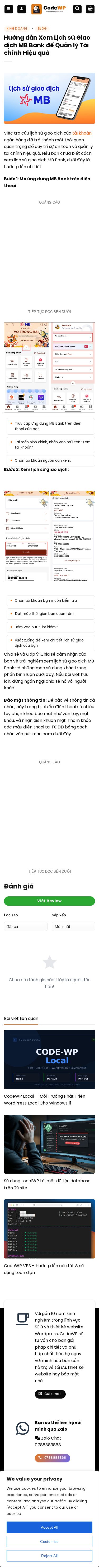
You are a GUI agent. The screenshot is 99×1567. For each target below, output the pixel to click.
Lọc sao (11, 915)
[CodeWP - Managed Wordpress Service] (49, 9)
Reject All (49, 1556)
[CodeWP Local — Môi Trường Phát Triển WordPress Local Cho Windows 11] (49, 1059)
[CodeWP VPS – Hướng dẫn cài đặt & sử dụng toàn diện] (49, 1228)
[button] (8, 9)
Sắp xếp (59, 915)
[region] (49, 1519)
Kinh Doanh (17, 28)
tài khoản (82, 133)
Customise (49, 1541)
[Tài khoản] (21, 9)
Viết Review (49, 901)
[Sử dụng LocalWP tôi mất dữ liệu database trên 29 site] (49, 1144)
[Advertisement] (49, 256)
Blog (42, 28)
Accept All (49, 1527)
